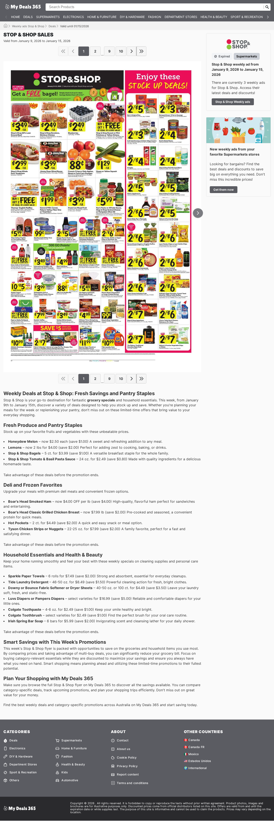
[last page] (141, 51)
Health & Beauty (214, 17)
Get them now (223, 189)
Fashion (154, 17)
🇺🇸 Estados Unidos (197, 761)
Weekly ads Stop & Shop (28, 26)
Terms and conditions (132, 783)
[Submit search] (267, 7)
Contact (122, 740)
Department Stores (181, 17)
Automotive (69, 780)
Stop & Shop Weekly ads (232, 102)
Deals (28, 17)
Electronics (73, 17)
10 (121, 51)
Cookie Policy (127, 757)
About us (123, 749)
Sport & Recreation (247, 17)
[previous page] (73, 51)
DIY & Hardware (132, 17)
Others (14, 780)
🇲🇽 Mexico (191, 754)
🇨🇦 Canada (192, 740)
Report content (127, 774)
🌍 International (195, 768)
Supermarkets (48, 17)
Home (15, 17)
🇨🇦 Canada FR (194, 747)
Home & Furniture (101, 17)
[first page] (63, 51)
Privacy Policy (127, 766)
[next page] (132, 51)
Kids (64, 772)
